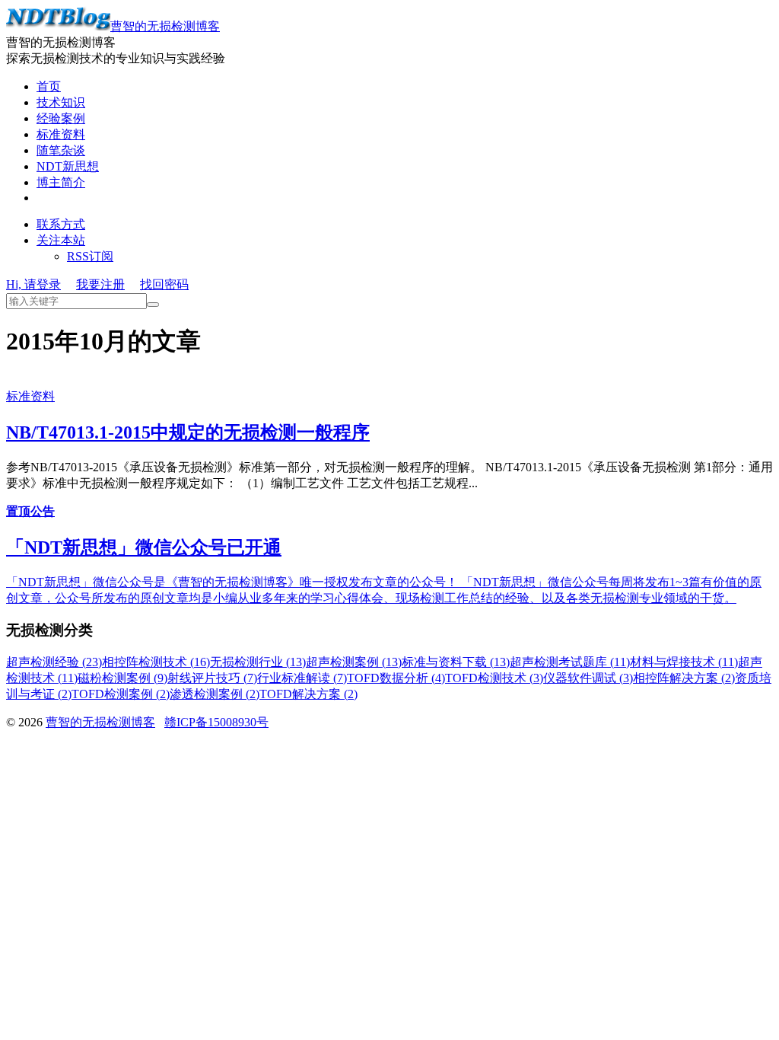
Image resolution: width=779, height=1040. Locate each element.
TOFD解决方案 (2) (308, 693)
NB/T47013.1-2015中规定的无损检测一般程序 (188, 432)
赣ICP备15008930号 (216, 722)
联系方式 (61, 224)
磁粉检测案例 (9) (122, 678)
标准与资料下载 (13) (456, 662)
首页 (49, 86)
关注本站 (61, 240)
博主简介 (61, 182)
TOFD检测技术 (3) (494, 678)
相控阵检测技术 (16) (156, 662)
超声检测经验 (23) (54, 662)
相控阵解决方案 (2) (684, 678)
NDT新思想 (68, 166)
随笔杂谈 (61, 150)
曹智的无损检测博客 (165, 26)
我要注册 (100, 284)
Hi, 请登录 (33, 284)
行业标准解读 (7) (302, 678)
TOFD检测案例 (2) (121, 693)
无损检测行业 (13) (258, 662)
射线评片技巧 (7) (212, 678)
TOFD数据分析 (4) (396, 678)
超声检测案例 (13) (354, 662)
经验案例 (61, 118)
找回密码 (164, 284)
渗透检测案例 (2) (214, 693)
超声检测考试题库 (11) (570, 662)
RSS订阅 (90, 256)
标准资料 (61, 134)
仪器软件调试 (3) (588, 678)
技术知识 (61, 102)
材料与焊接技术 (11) (684, 662)
